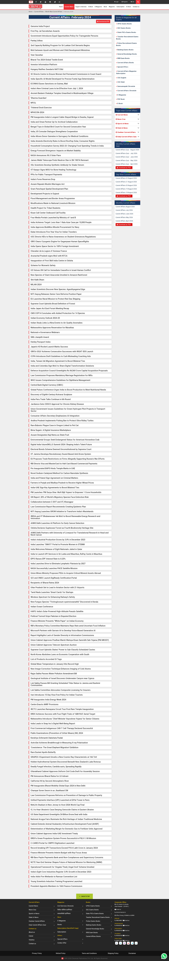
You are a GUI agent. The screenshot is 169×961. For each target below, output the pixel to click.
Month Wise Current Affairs (53, 11)
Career (31, 936)
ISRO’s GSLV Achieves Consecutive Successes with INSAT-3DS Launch (62, 351)
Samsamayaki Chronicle (126, 86)
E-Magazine (98, 6)
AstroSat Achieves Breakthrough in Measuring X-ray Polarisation (59, 742)
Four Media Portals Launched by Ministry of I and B (53, 217)
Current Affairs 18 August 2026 (126, 192)
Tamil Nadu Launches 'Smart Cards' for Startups (52, 592)
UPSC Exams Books (124, 24)
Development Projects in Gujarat (45, 193)
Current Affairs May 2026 (124, 217)
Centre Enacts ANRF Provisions (44, 704)
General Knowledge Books (127, 54)
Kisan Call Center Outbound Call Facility (48, 213)
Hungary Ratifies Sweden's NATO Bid (47, 69)
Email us (118, 909)
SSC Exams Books (124, 28)
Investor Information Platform (44, 64)
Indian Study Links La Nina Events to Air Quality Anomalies (56, 323)
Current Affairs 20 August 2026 (126, 185)
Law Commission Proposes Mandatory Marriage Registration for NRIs (62, 375)
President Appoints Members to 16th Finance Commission (56, 886)
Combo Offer (61, 943)
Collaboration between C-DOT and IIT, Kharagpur (52, 502)
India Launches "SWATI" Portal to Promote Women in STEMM (58, 544)
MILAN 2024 (36, 284)
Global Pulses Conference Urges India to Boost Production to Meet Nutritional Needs (68, 390)
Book (105, 6)
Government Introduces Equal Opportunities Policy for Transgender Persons (64, 36)
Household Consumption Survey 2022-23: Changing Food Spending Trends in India (67, 146)
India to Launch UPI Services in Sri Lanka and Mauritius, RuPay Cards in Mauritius (66, 554)
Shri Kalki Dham (37, 280)
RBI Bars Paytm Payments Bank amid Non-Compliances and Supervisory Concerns (67, 857)
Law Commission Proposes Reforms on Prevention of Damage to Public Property (66, 795)
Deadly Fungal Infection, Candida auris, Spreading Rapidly (56, 766)
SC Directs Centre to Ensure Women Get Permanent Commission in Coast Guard (66, 74)
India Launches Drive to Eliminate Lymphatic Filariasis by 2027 (58, 563)
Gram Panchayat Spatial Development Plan (49, 189)
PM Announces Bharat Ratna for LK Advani (49, 776)
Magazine (112, 6)
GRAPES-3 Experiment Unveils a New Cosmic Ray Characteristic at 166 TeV (64, 757)
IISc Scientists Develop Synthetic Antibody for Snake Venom (57, 165)
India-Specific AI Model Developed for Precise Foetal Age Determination (62, 79)
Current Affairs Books (125, 63)
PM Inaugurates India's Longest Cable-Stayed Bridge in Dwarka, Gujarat (62, 117)
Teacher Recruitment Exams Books (98, 917)
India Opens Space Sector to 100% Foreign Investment (55, 246)
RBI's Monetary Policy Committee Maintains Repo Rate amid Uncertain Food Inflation (68, 626)
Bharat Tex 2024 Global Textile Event (47, 60)
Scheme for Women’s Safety (43, 265)
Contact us (136, 6)
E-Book (90, 6)
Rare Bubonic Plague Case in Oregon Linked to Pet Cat (55, 425)
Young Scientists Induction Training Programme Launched (56, 881)
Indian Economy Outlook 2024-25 (45, 318)
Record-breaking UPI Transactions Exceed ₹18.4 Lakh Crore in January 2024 (64, 848)
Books (59, 924)
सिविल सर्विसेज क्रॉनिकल (64, 910)
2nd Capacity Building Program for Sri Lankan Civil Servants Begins (60, 45)
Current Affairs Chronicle (126, 91)
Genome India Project (40, 26)
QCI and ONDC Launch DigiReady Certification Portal (54, 578)
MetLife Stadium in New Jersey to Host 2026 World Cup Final (57, 805)
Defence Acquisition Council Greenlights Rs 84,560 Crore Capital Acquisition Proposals (69, 370)
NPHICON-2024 (37, 112)
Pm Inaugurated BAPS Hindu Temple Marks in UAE (53, 468)
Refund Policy (60, 953)
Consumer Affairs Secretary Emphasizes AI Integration (55, 416)
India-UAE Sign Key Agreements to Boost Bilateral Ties (55, 487)
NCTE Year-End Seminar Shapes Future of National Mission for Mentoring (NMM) (66, 862)
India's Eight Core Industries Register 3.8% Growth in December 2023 (61, 872)
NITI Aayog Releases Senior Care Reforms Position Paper (56, 294)
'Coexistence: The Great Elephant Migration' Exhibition (54, 747)
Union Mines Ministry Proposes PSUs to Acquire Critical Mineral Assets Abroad (66, 573)
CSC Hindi (121, 82)
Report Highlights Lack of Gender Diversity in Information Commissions (62, 635)
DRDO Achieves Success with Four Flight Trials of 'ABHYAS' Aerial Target (63, 714)
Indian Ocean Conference (42, 606)
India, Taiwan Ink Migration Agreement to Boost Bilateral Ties (58, 361)
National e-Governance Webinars (45, 332)
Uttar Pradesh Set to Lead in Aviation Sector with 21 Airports (57, 587)
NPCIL (33, 103)
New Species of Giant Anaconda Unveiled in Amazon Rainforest (59, 275)
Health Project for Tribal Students (45, 208)
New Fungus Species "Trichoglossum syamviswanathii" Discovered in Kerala (64, 602)
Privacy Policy (37, 953)
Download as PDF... (124, 168)
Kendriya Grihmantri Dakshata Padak (47, 738)
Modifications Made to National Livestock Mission (53, 203)
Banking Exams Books (125, 50)
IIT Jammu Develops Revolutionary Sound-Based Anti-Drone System (61, 454)
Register (125, 1)
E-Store (128, 6)
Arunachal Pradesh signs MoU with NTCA (49, 256)
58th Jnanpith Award (40, 337)
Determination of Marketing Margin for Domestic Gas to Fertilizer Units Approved (66, 829)
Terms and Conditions (89, 953)
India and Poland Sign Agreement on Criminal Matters (54, 478)
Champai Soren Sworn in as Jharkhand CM (49, 790)
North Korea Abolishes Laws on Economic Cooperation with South (60, 654)
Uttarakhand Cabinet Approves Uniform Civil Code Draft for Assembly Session (65, 771)
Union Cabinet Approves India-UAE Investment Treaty (54, 833)
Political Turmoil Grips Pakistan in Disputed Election (53, 616)
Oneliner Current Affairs (37, 921)
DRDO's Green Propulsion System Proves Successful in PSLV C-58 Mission (63, 838)
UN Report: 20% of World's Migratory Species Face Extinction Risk (60, 497)
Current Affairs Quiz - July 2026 (126, 153)
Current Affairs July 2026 (124, 210)
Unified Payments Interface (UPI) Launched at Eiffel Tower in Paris (60, 800)
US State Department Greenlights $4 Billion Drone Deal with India (59, 814)
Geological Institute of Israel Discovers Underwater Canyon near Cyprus (62, 678)
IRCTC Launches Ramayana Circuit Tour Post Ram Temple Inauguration (62, 709)
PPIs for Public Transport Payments (46, 174)
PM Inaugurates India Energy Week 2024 (48, 699)
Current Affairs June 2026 (124, 214)
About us (32, 932)
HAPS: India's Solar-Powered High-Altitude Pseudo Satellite (57, 611)
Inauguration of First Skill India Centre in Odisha (52, 260)
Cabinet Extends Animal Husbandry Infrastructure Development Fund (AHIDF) (65, 824)
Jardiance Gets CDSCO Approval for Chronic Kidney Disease (57, 404)
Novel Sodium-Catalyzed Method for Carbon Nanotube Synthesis (59, 473)
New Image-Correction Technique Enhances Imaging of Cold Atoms (61, 669)
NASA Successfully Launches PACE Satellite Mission (54, 568)
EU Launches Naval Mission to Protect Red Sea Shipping (55, 299)
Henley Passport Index (41, 342)
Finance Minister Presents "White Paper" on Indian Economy (57, 621)
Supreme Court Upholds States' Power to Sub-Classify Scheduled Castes (63, 649)
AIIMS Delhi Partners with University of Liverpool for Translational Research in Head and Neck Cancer (70, 534)
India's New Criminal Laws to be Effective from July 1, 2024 (57, 88)
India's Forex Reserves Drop (43, 179)
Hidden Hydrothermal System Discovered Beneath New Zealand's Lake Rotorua (66, 762)
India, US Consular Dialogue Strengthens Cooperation (54, 131)
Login (117, 1)
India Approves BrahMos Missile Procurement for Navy (55, 227)
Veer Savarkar (37, 55)
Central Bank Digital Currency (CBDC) (47, 385)
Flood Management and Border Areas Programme (53, 198)
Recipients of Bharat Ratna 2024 (45, 583)
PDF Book (121, 99)
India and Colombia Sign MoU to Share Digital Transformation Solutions (62, 366)
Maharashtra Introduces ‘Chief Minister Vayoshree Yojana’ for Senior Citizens (65, 719)
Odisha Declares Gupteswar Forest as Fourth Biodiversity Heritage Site (62, 528)
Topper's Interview (80, 6)
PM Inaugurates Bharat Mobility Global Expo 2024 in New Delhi (58, 786)
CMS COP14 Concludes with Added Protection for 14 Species (58, 313)
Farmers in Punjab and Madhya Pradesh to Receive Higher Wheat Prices (62, 483)
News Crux (32, 910)
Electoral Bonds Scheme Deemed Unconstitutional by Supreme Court (61, 449)
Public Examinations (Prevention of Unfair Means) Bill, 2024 (57, 733)
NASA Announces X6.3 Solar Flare (46, 155)
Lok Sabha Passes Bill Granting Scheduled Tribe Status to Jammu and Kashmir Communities (65, 684)
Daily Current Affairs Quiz (37, 925)
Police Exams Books (93, 921)
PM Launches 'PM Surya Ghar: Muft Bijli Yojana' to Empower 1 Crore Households (66, 492)
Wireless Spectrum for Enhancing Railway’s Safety (53, 597)
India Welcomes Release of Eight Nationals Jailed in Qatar (56, 549)
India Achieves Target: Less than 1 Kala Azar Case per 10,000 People (61, 222)
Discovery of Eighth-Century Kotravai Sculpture (51, 394)
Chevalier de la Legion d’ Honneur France (49, 251)
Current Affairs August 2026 (125, 207)
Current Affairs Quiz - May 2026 (126, 160)
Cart (133, 1)
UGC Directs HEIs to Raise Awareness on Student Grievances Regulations (63, 237)
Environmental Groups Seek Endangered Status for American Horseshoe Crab (65, 440)
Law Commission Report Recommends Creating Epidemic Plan (58, 506)
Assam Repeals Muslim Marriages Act (47, 184)
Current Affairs (69, 6)
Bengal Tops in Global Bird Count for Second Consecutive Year (58, 127)
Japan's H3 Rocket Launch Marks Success (49, 347)
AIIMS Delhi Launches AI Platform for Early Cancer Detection (57, 523)
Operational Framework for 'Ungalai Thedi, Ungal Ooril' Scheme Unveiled (62, 867)
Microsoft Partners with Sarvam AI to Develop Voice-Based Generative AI (63, 630)
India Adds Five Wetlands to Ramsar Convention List (54, 876)
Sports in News (34, 913)
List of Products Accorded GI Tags (46, 659)
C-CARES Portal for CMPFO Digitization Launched (52, 843)
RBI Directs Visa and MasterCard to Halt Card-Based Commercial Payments (64, 463)
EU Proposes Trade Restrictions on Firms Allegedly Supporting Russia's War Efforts (68, 459)
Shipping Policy (113, 953)
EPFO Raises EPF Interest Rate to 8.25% (48, 559)
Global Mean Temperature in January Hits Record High (55, 664)
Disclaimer (132, 953)
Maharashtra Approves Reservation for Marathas (52, 327)
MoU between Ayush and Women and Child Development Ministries (60, 50)
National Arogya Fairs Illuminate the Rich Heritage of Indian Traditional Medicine (66, 819)
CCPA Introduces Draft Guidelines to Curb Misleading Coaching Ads (61, 356)
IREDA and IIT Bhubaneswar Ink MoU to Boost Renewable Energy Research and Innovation (65, 517)
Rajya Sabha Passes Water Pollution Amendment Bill (54, 673)
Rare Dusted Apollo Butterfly (43, 752)
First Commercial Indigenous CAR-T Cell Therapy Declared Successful (62, 728)
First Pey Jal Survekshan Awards (45, 31)
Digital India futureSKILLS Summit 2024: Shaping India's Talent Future (61, 444)
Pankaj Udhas (37, 40)
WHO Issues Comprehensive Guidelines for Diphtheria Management (60, 380)
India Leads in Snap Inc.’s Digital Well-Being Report (53, 723)
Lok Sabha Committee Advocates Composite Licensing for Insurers (60, 690)
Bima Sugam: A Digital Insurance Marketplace (51, 430)
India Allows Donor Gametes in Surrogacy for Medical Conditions (59, 136)
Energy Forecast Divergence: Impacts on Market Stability (56, 150)
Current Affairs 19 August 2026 (126, 189)
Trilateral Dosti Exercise (41, 107)
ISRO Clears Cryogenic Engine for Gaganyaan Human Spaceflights (60, 241)
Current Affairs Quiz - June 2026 (127, 157)
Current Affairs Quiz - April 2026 (127, 164)
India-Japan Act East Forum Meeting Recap (50, 308)
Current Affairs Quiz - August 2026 (127, 150)
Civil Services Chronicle (65, 906)
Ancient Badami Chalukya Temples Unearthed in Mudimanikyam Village (62, 93)
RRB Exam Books (123, 58)
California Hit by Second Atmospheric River (50, 781)
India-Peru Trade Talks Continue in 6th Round (51, 399)
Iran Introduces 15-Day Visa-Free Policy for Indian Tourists (57, 695)
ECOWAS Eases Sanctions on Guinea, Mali (49, 83)
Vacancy (31, 940)
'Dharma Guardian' (39, 98)
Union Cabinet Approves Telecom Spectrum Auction (54, 645)
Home (61, 6)
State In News (33, 917)
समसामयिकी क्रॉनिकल (64, 913)
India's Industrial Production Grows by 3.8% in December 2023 (58, 539)
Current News (33, 906)
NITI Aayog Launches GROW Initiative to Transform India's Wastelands (62, 511)
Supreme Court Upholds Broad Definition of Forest (53, 303)
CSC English (121, 78)
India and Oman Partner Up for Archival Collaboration (54, 122)
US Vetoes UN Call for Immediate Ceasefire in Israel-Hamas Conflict (61, 270)
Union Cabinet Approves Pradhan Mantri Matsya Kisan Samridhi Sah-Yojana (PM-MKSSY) (70, 640)
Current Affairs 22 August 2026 (126, 178)
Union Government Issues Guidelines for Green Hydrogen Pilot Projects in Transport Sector (68, 410)
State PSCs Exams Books (126, 32)
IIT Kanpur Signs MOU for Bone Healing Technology (53, 170)
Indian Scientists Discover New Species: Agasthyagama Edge (58, 289)
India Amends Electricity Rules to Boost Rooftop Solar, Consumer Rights (63, 141)
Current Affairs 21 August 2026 (126, 182)
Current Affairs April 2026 (124, 221)
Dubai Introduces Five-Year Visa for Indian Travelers (54, 232)
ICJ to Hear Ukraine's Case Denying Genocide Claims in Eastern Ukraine (62, 809)
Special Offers (122, 67)
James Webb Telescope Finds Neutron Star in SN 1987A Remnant (60, 160)
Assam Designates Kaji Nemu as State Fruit (50, 435)
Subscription (120, 6)
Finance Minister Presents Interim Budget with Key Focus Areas (59, 852)
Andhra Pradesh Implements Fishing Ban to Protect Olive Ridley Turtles (62, 420)
